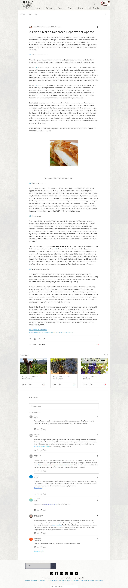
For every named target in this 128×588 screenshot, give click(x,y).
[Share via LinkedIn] (39, 339)
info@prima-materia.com (51, 578)
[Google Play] (76, 573)
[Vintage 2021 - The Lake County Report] (64, 366)
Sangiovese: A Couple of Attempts (91, 378)
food (30, 14)
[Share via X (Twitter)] (35, 339)
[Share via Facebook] (30, 339)
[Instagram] (51, 573)
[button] (94, 4)
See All (106, 355)
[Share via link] (44, 339)
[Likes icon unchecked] (35, 429)
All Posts (22, 14)
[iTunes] (71, 573)
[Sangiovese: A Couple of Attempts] (94, 366)
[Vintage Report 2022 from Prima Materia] (33, 366)
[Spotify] (66, 573)
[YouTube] (61, 573)
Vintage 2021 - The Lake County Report (61, 378)
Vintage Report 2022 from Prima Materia (31, 378)
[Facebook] (56, 573)
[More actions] (97, 27)
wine (36, 14)
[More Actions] (97, 416)
